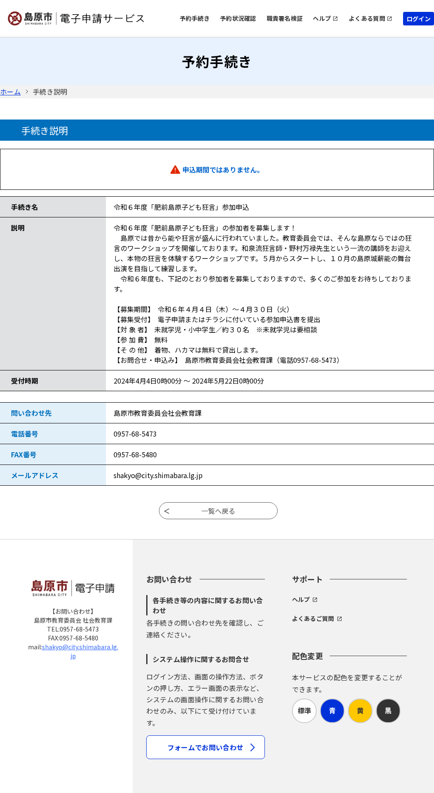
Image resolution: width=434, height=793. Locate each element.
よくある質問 (367, 18)
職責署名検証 (285, 18)
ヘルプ (322, 18)
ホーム (10, 91)
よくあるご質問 (313, 618)
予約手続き (195, 18)
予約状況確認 (238, 18)
